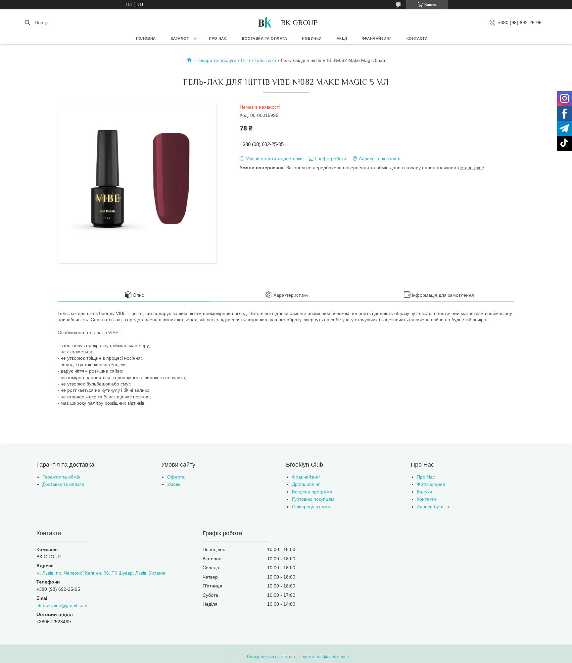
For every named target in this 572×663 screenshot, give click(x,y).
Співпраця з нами (311, 506)
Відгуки (424, 491)
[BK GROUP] (264, 22)
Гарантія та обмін (61, 477)
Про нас (218, 38)
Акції (342, 38)
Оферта (176, 477)
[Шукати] (27, 22)
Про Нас (426, 477)
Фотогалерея (431, 484)
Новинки (312, 38)
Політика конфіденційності (324, 656)
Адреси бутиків (433, 506)
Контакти (417, 38)
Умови (174, 484)
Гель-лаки (265, 60)
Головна (146, 38)
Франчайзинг (377, 38)
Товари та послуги (216, 60)
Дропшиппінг (306, 484)
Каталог (180, 38)
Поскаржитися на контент (271, 656)
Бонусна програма (312, 491)
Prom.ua (317, 650)
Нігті (245, 60)
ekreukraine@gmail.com (61, 605)
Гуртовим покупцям (313, 499)
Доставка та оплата (264, 38)
